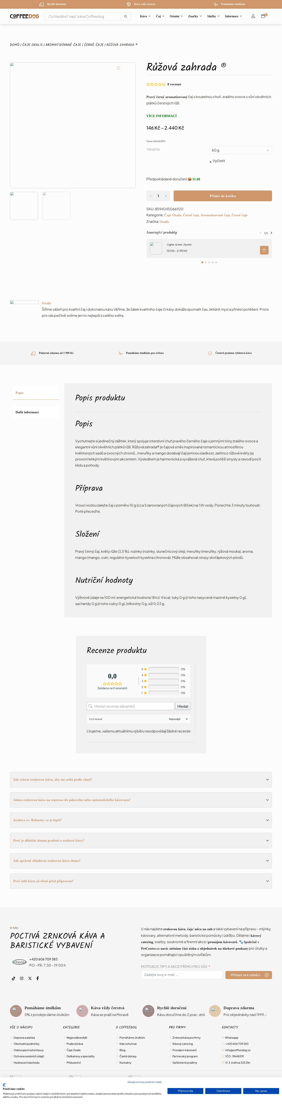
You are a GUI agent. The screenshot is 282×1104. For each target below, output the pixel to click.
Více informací (161, 116)
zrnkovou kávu (174, 929)
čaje (190, 929)
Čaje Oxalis (32, 45)
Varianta (153, 149)
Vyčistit (219, 160)
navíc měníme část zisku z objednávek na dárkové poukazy (204, 948)
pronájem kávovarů (222, 942)
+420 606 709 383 (43, 959)
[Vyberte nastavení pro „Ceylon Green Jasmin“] (264, 250)
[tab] (71, 183)
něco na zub (204, 929)
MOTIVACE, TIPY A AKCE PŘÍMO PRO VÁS (174, 966)
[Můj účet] (253, 16)
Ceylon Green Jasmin (179, 245)
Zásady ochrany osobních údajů (145, 1082)
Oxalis (164, 222)
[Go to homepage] (24, 16)
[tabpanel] (168, 500)
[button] (24, 206)
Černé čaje (94, 45)
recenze (174, 84)
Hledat (182, 706)
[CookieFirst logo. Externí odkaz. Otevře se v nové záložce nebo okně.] (4, 1085)
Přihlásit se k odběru (245, 975)
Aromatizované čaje (63, 45)
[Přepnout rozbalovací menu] (149, 16)
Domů (14, 45)
